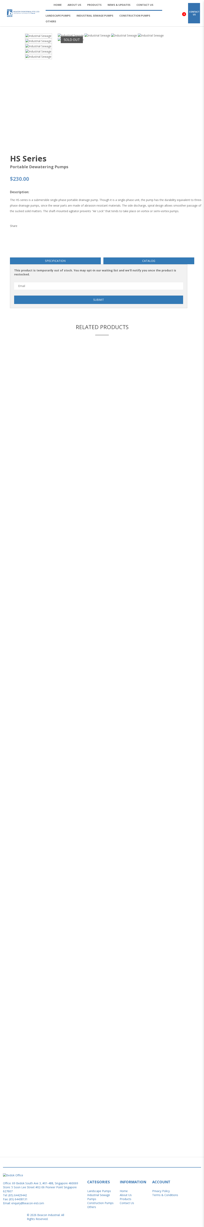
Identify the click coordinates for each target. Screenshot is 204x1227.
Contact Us (127, 1203)
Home (124, 1191)
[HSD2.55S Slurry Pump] (102, 518)
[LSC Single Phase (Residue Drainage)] (102, 950)
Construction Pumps (100, 1203)
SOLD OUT (72, 40)
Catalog (148, 261)
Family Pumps (102, 358)
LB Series (102, 783)
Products (125, 1199)
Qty (13, 412)
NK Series (102, 1124)
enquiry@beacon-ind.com (27, 1203)
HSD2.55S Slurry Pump (102, 525)
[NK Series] (102, 1117)
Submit (98, 300)
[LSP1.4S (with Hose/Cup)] (102, 1034)
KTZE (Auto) (102, 695)
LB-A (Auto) (102, 870)
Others (91, 1207)
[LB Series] (102, 776)
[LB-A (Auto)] (102, 863)
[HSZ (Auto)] (102, 435)
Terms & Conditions (165, 1195)
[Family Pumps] (102, 351)
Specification (55, 261)
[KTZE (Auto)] (102, 689)
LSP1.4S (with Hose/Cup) (102, 1040)
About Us (126, 1195)
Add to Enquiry (102, 680)
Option (17, 395)
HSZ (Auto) (102, 441)
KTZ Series (102, 608)
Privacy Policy (161, 1191)
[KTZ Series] (102, 601)
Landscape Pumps (99, 1191)
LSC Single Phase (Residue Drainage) (102, 957)
